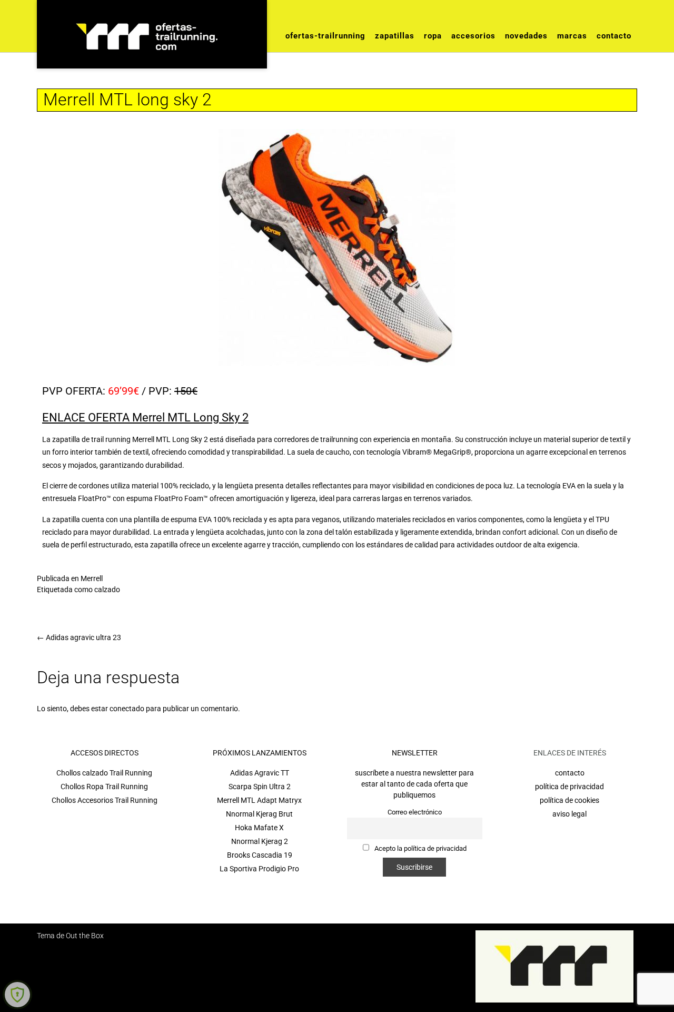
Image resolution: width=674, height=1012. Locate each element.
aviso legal (569, 814)
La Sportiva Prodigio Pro (259, 868)
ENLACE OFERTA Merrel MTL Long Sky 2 (145, 417)
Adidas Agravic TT (259, 773)
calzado (107, 589)
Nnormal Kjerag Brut (259, 814)
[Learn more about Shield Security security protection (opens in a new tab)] (17, 994)
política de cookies (569, 800)
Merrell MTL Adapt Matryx (259, 800)
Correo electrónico (415, 812)
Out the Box (85, 935)
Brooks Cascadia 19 (259, 855)
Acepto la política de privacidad (420, 848)
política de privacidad (569, 786)
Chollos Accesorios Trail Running (104, 800)
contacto (569, 773)
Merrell (92, 578)
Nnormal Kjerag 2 (259, 841)
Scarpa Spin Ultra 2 (260, 786)
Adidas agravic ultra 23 (79, 637)
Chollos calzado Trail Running (104, 773)
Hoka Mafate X (259, 827)
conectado (127, 708)
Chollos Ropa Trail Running (104, 786)
